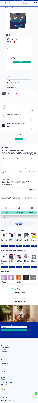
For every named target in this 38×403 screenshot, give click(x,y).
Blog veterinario (4, 351)
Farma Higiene (3, 7)
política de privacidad (16, 332)
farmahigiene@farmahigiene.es (6, 369)
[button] (7, 34)
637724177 (25, 3)
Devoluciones (3, 359)
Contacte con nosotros (5, 347)
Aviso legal (3, 357)
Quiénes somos (3, 349)
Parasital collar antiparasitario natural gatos (15, 105)
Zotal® (8, 38)
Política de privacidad (5, 365)
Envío (2, 361)
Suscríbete (14, 330)
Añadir (4, 245)
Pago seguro (3, 355)
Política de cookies (4, 363)
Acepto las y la (11, 332)
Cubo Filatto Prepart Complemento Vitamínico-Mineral (17, 123)
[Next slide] (31, 20)
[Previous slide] (7, 20)
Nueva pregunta (19, 224)
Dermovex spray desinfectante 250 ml (14, 114)
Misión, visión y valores (5, 343)
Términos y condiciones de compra (7, 345)
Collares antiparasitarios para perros (26, 7)
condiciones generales (9, 332)
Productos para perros (8, 7)
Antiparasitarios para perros (16, 7)
